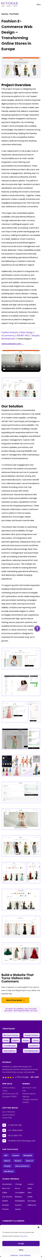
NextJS (7, 1161)
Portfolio (14, 14)
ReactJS (29, 1161)
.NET (6, 1155)
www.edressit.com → (13, 343)
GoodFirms (33, 1045)
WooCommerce (22, 1166)
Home (4, 14)
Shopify (7, 1166)
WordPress (8, 1171)
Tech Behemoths (31, 1051)
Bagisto (15, 1040)
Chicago (18, 1184)
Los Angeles (19, 1192)
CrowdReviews (10, 1045)
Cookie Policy (14, 1255)
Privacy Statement (25, 1255)
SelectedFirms (9, 1051)
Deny (21, 1250)
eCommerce (8, 335)
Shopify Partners (31, 1035)
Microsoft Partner (11, 1035)
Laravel (15, 1155)
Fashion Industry (10, 332)
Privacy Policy (23, 1236)
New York (6, 1188)
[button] (38, 1227)
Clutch (35, 1040)
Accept (21, 1243)
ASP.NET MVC (23, 335)
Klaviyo (26, 1040)
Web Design (26, 332)
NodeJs (18, 1161)
